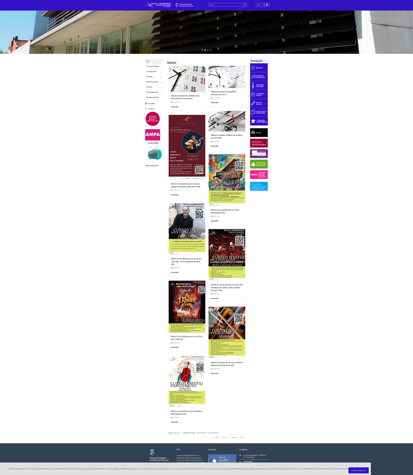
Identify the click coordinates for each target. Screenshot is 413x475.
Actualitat (151, 104)
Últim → (242, 437)
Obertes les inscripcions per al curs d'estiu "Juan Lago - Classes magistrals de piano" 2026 (186, 261)
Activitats (149, 77)
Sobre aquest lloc (152, 92)
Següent (234, 437)
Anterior (225, 437)
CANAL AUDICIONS (151, 166)
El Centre (149, 87)
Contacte (150, 109)
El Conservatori (151, 72)
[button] (260, 5)
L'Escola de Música (152, 66)
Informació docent (152, 82)
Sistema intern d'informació (153, 97)
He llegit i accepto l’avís (358, 470)
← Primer (216, 437)
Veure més (174, 107)
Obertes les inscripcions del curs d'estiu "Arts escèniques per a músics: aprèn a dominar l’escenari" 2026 (227, 287)
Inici (147, 61)
